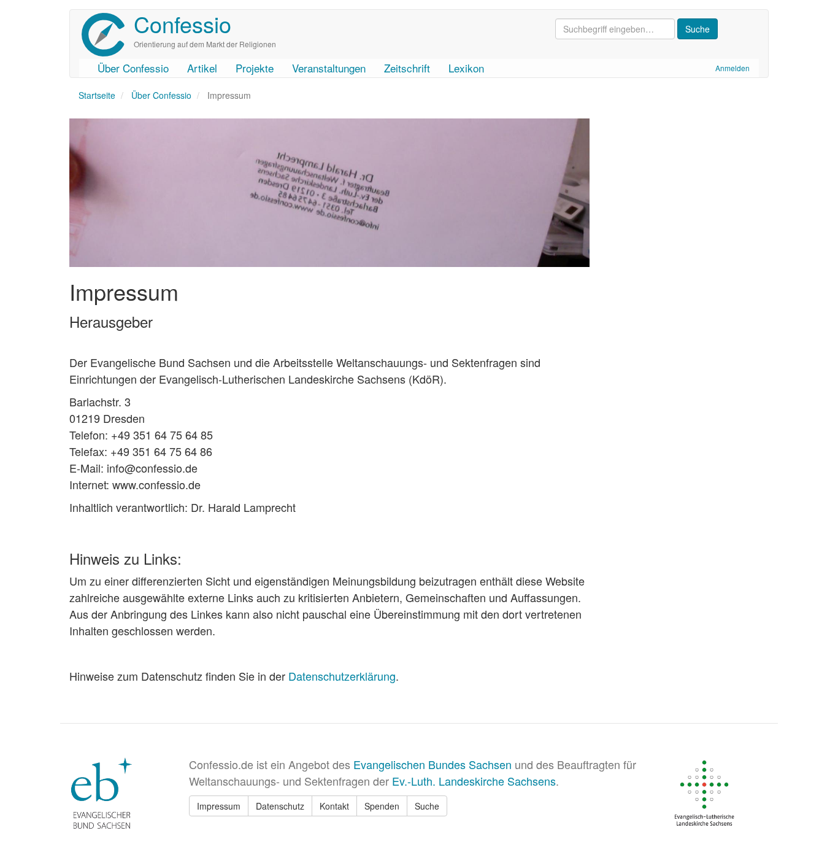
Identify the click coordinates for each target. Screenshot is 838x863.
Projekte (255, 67)
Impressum (218, 806)
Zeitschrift (407, 67)
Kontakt (334, 806)
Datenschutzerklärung (342, 676)
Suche (427, 806)
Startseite (97, 95)
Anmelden (732, 68)
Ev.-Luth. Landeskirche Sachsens (474, 781)
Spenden (381, 806)
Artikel (202, 67)
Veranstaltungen (329, 67)
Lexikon (466, 67)
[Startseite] (108, 34)
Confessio (182, 23)
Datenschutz (280, 806)
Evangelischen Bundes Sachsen (432, 764)
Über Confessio (133, 67)
